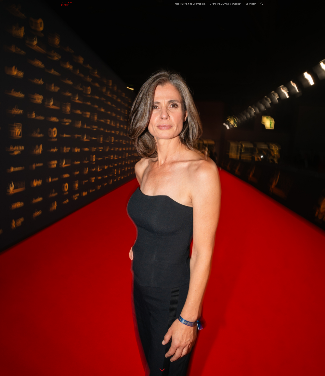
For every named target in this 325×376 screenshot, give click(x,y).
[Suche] (261, 4)
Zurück (8, 188)
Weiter (317, 188)
